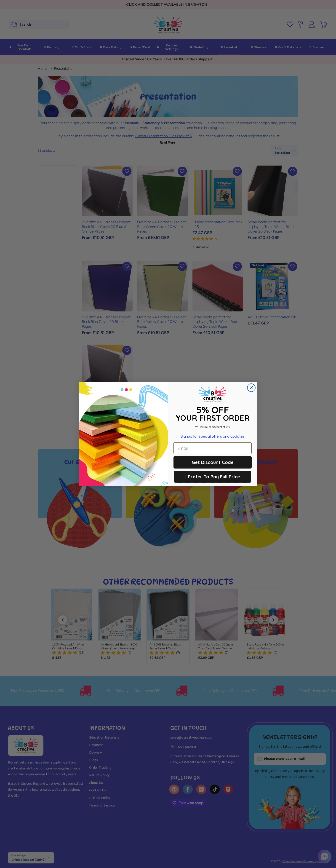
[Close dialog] (251, 388)
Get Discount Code (213, 462)
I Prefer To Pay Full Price (212, 477)
